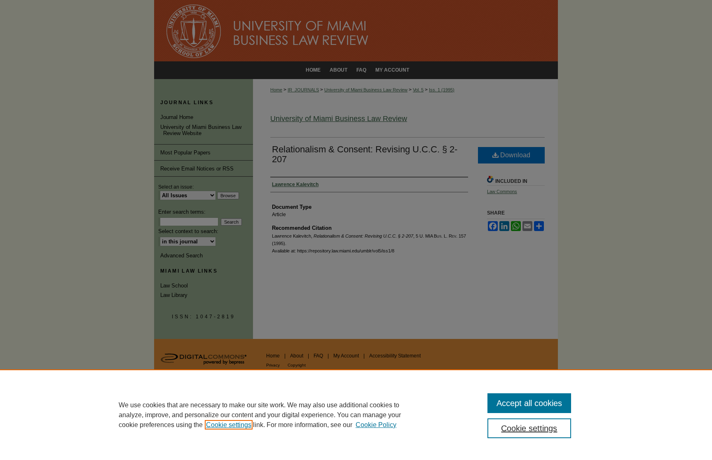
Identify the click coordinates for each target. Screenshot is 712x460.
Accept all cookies (529, 403)
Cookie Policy (376, 424)
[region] (356, 414)
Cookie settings (228, 424)
